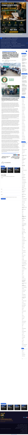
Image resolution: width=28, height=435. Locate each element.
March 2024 (23, 123)
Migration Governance (25, 424)
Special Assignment (24, 331)
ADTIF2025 (23, 162)
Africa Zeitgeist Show (24, 182)
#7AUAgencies (26, 428)
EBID (22, 253)
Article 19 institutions (24, 223)
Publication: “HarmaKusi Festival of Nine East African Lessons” (9, 39)
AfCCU (22, 167)
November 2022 (23, 139)
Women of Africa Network (24, 344)
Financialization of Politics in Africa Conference (24, 281)
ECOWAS (10, 51)
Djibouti (23, 246)
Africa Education (23, 174)
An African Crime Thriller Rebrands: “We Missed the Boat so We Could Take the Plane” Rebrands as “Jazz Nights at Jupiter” (24, 89)
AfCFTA (3, 51)
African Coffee (23, 185)
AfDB (22, 171)
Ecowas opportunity (24, 262)
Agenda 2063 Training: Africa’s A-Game (18, 428)
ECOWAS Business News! (14, 34)
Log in (22, 351)
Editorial (23, 271)
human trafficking (23, 294)
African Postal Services (24, 198)
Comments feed (23, 354)
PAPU (22, 312)
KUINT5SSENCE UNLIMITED (14, 42)
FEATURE (23, 277)
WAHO (22, 341)
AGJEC (22, 211)
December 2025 (23, 107)
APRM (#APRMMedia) (21, 424)
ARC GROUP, (23, 220)
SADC (22, 325)
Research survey (23, 322)
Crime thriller (23, 243)
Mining (22, 309)
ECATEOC (23, 256)
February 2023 (23, 136)
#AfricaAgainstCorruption (24, 143)
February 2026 (23, 104)
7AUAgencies (23, 146)
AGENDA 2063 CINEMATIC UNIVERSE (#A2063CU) (24, 63)
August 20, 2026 (10, 408)
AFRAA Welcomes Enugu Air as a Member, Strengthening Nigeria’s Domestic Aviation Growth (24, 59)
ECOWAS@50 (23, 267)
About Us (18, 424)
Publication (23, 318)
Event (22, 274)
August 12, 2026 (23, 408)
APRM (22, 214)
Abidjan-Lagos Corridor (24, 149)
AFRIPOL (23, 204)
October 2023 (23, 129)
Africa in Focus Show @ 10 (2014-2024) (21, 426)
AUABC (23, 228)
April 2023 (23, 133)
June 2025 (23, 113)
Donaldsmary (23, 75)
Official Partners (23, 428)
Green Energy (23, 291)
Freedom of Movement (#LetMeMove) (5, 42)
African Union (23, 201)
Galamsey (23, 288)
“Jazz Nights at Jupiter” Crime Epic (5, 46)
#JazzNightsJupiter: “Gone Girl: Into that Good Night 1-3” (24, 94)
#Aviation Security (9, 60)
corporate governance (24, 240)
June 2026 (23, 101)
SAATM (15, 51)
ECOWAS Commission (12, 51)
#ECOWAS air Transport (6, 61)
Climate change (23, 237)
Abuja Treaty (23, 152)
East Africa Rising (26, 426)
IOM (22, 299)
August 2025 (23, 110)
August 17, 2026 (17, 408)
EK (22, 80)
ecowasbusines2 (8, 162)
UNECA (23, 338)
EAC (22, 249)
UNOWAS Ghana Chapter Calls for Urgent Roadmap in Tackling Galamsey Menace (6, 157)
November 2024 (23, 117)
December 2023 (23, 126)
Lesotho (23, 302)
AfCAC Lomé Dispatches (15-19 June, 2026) (16, 46)
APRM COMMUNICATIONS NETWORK (24, 216)
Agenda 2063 (8, 51)
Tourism (23, 334)
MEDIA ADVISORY (24, 305)
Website (2, 194)
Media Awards (23, 306)
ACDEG (23, 157)
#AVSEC (12, 60)
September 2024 (23, 120)
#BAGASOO (15, 60)
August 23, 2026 (3, 408)
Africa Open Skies (5, 51)
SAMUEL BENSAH (24, 328)
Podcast (23, 315)
